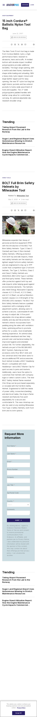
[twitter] (18, 44)
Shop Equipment (8, 15)
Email (9, 461)
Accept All (18, 713)
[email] (25, 44)
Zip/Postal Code (13, 493)
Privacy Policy (21, 708)
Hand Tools (6, 177)
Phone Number (12, 469)
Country (10, 501)
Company (10, 477)
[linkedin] (15, 44)
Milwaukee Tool (23, 196)
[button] (3, 4)
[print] (34, 44)
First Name (11, 446)
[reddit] (22, 44)
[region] (18, 709)
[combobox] (18, 504)
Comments (11, 509)
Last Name (11, 454)
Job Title (11, 485)
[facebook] (12, 44)
